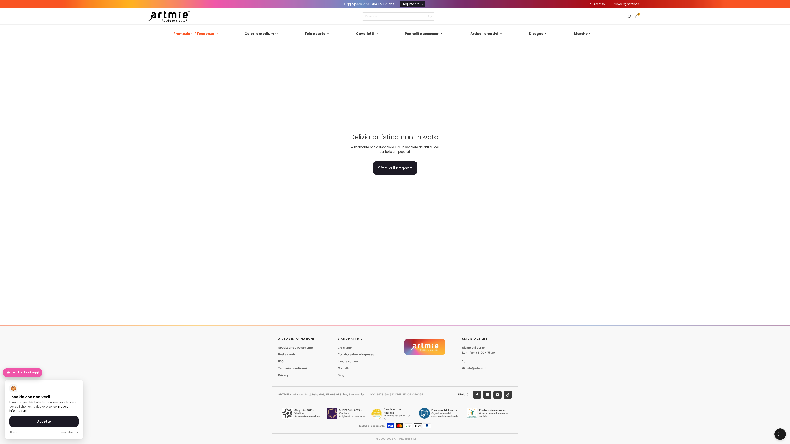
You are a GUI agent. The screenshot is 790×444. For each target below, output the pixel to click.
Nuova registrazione (626, 4)
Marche (581, 33)
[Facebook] (477, 395)
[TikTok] (508, 395)
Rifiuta (14, 432)
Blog (341, 375)
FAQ (281, 361)
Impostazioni (69, 432)
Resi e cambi (287, 354)
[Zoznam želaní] (629, 16)
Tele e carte (314, 33)
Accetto (44, 421)
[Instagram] (487, 395)
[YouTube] (497, 395)
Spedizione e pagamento (295, 347)
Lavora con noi (348, 361)
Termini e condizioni (292, 368)
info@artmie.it (476, 368)
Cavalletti (365, 33)
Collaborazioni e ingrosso (356, 354)
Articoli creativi (484, 33)
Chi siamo (345, 347)
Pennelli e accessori (422, 33)
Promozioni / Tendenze (193, 33)
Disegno (536, 33)
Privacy (283, 375)
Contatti (343, 368)
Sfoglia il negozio (395, 168)
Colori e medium (259, 33)
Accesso (599, 4)
